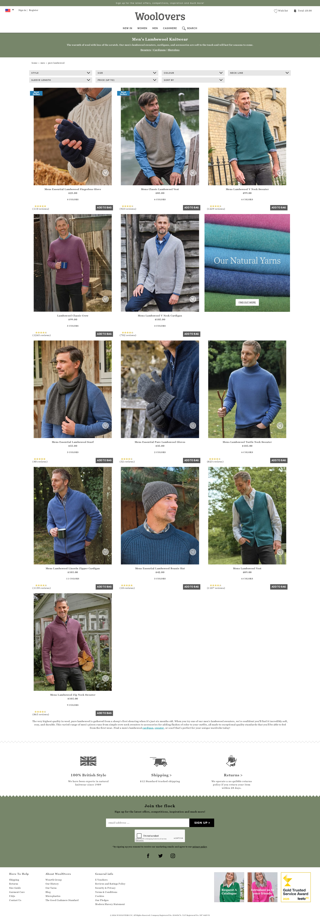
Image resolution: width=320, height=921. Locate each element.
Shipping (14, 879)
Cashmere (170, 28)
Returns (13, 883)
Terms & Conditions (106, 892)
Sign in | (23, 10)
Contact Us (15, 900)
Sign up (201, 823)
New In (127, 28)
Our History (52, 883)
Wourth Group (54, 879)
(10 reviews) (127, 588)
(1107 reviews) (216, 588)
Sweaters (145, 49)
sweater (159, 727)
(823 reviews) (215, 461)
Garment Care (17, 892)
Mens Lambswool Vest (247, 568)
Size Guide (15, 888)
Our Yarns (51, 888)
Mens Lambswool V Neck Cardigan (160, 315)
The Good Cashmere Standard (62, 900)
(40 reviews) (40, 461)
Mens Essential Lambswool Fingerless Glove (72, 189)
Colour (169, 72)
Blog (48, 892)
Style (35, 72)
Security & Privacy (105, 888)
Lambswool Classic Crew (72, 315)
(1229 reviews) (216, 208)
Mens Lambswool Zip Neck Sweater (73, 694)
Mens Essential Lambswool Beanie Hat (160, 568)
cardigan (147, 727)
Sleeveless (174, 49)
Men (155, 28)
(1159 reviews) (41, 588)
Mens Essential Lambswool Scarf (73, 442)
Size (100, 72)
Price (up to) (106, 79)
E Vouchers (101, 879)
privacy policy (199, 846)
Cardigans (159, 49)
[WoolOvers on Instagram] (172, 855)
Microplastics (53, 896)
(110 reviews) (40, 208)
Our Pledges (102, 900)
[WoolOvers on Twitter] (160, 855)
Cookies (99, 896)
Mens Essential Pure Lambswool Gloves (160, 442)
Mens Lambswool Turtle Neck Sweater (247, 442)
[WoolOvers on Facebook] (147, 855)
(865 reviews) (40, 714)
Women (142, 28)
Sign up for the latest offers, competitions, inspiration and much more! (160, 3)
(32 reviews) (127, 461)
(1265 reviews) (41, 335)
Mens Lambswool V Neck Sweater (247, 189)
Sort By (169, 79)
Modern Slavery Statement (110, 904)
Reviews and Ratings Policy (110, 883)
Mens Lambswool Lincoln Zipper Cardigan (73, 568)
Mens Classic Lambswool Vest (160, 189)
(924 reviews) (128, 208)
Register (33, 10)
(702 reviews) (128, 335)
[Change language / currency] (9, 11)
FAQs (12, 896)
